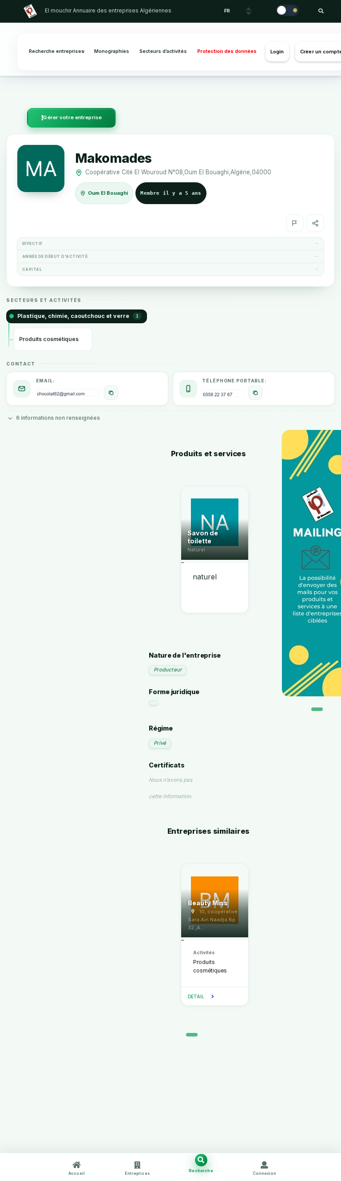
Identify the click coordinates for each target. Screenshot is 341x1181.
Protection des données (227, 51)
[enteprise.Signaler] (295, 223)
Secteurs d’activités (163, 51)
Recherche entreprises (56, 51)
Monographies (111, 51)
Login (277, 51)
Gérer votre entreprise (72, 117)
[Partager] (315, 223)
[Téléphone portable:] (255, 393)
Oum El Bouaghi (108, 193)
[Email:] (111, 393)
